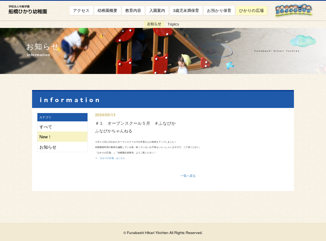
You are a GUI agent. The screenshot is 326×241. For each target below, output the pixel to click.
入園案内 (157, 10)
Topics (173, 24)
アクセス (81, 10)
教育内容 (133, 10)
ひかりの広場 (251, 10)
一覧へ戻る (188, 175)
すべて (45, 126)
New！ (45, 136)
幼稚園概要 (107, 10)
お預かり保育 (219, 10)
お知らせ (154, 24)
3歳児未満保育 (186, 10)
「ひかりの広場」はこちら (111, 158)
